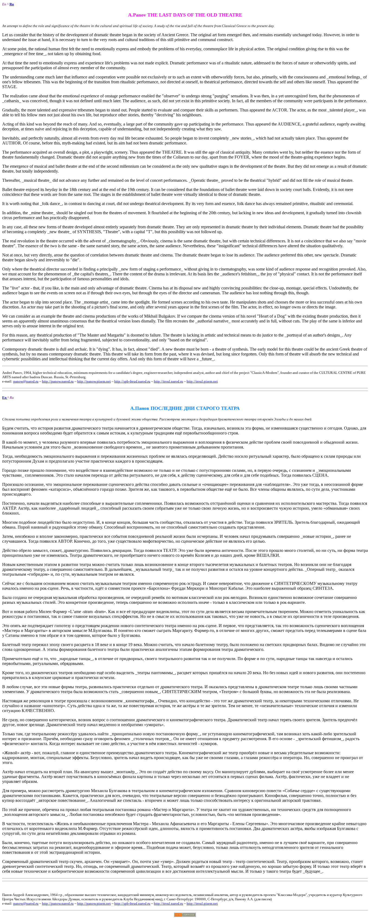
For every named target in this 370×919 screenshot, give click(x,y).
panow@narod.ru (25, 381)
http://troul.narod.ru (168, 381)
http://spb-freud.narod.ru (132, 381)
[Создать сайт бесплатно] (185, 915)
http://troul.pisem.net (202, 381)
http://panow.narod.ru (58, 381)
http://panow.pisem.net (94, 381)
